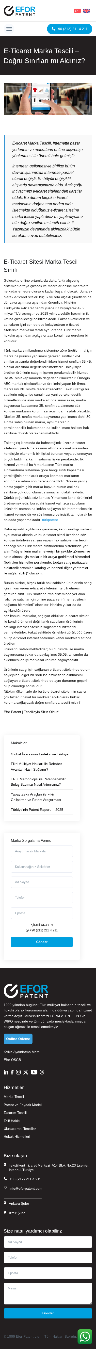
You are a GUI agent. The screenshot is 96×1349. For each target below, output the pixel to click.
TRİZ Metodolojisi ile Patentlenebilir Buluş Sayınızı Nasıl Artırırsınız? (38, 781)
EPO (77, 1016)
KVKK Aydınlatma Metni (22, 1052)
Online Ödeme (18, 1039)
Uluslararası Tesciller (20, 1129)
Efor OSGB (12, 1060)
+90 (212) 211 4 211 (71, 29)
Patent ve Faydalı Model (23, 1105)
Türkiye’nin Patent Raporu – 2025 (37, 810)
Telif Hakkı (12, 1121)
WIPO (8, 1021)
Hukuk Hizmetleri (17, 1136)
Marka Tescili (14, 1097)
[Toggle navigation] (9, 29)
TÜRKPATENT (61, 1016)
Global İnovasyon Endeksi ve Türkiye (39, 754)
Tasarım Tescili (15, 1113)
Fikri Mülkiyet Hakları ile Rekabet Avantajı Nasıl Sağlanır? (36, 766)
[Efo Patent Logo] (19, 10)
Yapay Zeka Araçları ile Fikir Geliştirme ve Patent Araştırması (36, 797)
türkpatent (50, 520)
